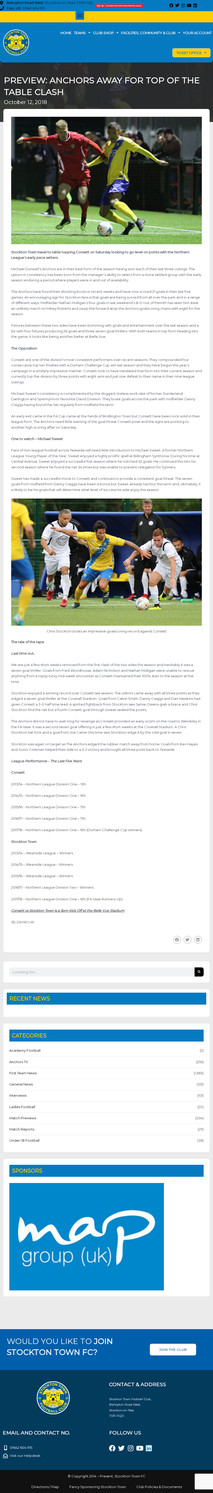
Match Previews (22, 1118)
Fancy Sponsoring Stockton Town (97, 1487)
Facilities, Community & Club (148, 33)
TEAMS (80, 33)
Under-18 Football (24, 1140)
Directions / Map (45, 1487)
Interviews (17, 1095)
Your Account (197, 33)
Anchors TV (18, 1062)
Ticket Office (189, 53)
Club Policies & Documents (159, 1487)
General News (21, 1084)
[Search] (199, 972)
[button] (80, 15)
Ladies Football (22, 1107)
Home (66, 33)
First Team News (23, 1073)
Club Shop (103, 33)
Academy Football (25, 1050)
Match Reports (21, 1129)
